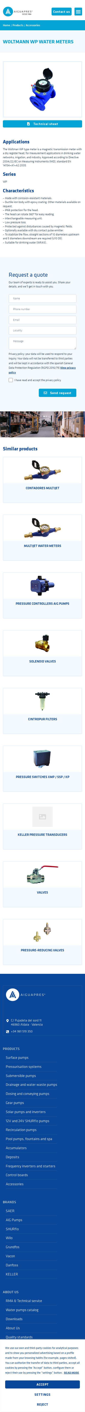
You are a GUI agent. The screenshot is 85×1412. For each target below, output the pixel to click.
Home (6, 25)
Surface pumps (17, 1057)
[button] (78, 11)
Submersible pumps (21, 1075)
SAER (10, 1211)
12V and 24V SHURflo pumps (27, 1121)
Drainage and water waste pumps (31, 1084)
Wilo (9, 1238)
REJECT (42, 1404)
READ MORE (71, 1373)
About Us (13, 1328)
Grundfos (12, 1247)
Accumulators (16, 1148)
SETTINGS (42, 1394)
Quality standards (19, 1337)
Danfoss (12, 1265)
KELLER (12, 1274)
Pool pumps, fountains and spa (29, 1139)
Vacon (10, 1256)
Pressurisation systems (23, 1066)
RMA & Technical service (24, 1301)
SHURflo (12, 1229)
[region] (42, 1375)
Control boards (17, 1175)
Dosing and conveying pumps (27, 1093)
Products (18, 25)
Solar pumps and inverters (26, 1112)
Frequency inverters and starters (30, 1166)
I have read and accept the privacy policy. (37, 380)
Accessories (33, 25)
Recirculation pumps (21, 1129)
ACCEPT (43, 1384)
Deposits (12, 1157)
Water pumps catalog (22, 1310)
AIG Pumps (14, 1220)
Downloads (14, 1319)
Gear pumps (15, 1102)
